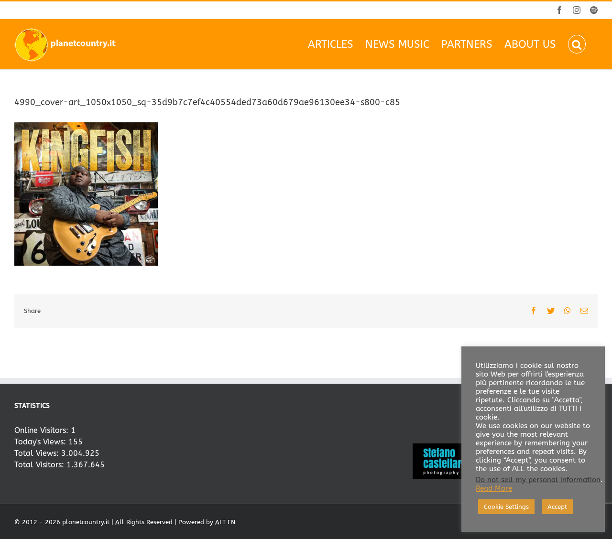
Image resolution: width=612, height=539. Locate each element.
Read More (494, 489)
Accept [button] (557, 506)
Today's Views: (41, 441)
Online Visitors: (42, 430)
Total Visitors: (40, 464)
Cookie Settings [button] (506, 506)
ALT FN (225, 522)
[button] (577, 44)
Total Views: (37, 453)
